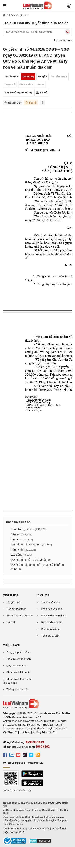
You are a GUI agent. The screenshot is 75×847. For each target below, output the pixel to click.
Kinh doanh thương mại (25, 544)
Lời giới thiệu (13, 602)
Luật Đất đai (59, 828)
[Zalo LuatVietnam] (11, 755)
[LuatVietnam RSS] (38, 755)
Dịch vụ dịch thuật (51, 622)
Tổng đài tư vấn (50, 635)
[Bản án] (37, 5)
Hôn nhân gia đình (22, 529)
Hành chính (17, 549)
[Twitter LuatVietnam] (31, 755)
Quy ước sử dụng (16, 665)
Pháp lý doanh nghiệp (53, 615)
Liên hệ (10, 622)
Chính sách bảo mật (18, 672)
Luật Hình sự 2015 (13, 832)
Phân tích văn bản (51, 608)
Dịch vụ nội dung (50, 628)
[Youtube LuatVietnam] (18, 755)
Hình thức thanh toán (18, 658)
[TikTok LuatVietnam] (25, 755)
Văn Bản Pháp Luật (14, 828)
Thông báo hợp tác (17, 689)
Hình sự (15, 539)
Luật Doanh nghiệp (38, 828)
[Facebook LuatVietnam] (5, 755)
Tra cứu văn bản (50, 602)
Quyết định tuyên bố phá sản (28, 559)
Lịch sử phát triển (16, 608)
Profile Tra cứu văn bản (19, 615)
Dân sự (15, 534)
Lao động (16, 554)
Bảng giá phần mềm (18, 652)
